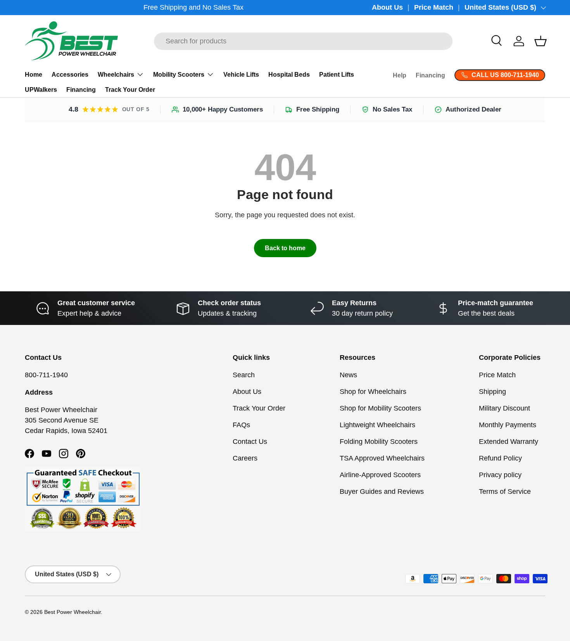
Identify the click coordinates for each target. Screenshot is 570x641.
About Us (387, 7)
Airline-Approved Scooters (380, 475)
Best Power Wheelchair (72, 612)
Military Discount (504, 408)
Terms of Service (505, 491)
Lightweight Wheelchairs (377, 425)
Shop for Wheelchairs (373, 391)
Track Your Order (130, 89)
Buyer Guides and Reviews (382, 491)
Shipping (492, 391)
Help (399, 75)
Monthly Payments (507, 425)
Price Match (433, 7)
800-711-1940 (46, 375)
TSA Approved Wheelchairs (382, 458)
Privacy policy (500, 475)
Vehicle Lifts (241, 74)
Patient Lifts (336, 74)
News (348, 375)
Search (244, 375)
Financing (81, 89)
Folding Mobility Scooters (379, 441)
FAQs (241, 425)
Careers (245, 458)
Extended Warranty (508, 441)
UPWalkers (41, 89)
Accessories (70, 74)
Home (33, 74)
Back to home (285, 248)
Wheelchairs (116, 74)
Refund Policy (500, 458)
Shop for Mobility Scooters (380, 408)
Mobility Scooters (178, 74)
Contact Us (250, 441)
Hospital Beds (289, 74)
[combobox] (303, 41)
